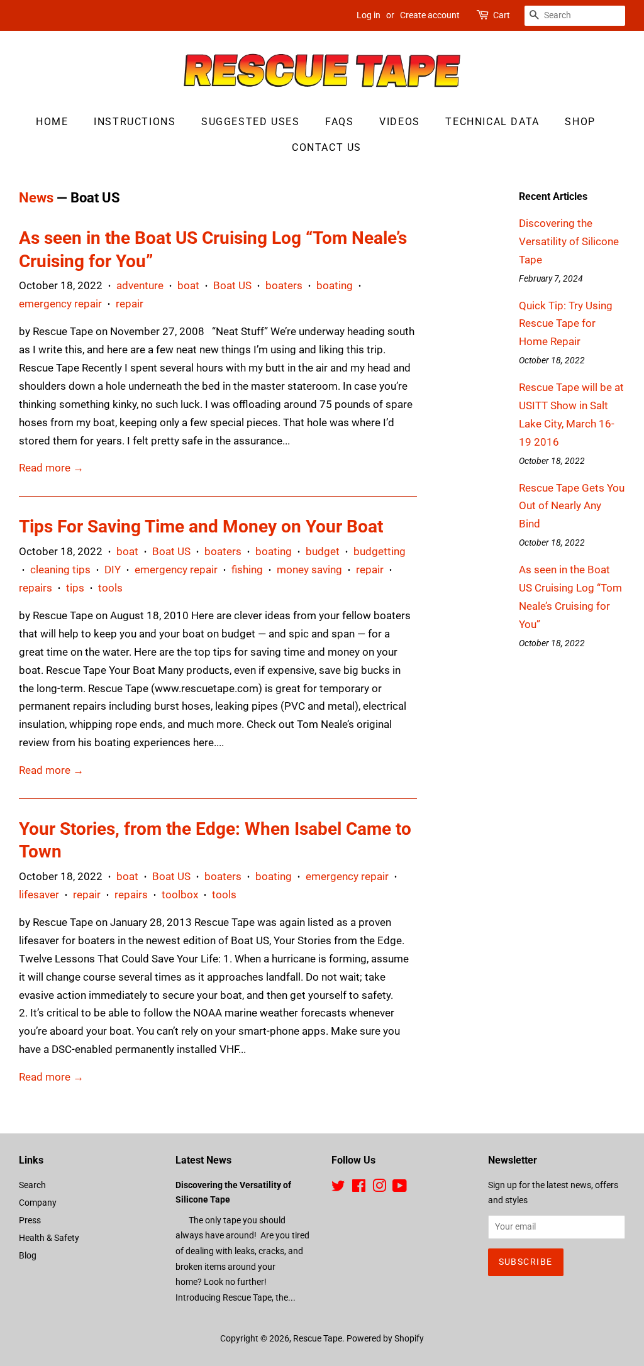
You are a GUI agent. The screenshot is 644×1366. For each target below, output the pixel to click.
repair (129, 303)
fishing (247, 569)
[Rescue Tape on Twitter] (338, 1188)
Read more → (51, 467)
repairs (35, 587)
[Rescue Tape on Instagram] (379, 1188)
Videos (399, 122)
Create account (430, 15)
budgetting (379, 551)
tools (110, 587)
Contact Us (327, 147)
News (36, 198)
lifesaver (39, 894)
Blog (27, 1255)
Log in (368, 15)
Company (38, 1203)
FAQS (339, 122)
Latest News (203, 1160)
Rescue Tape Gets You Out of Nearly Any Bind (572, 506)
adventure (140, 285)
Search (32, 1185)
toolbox (180, 894)
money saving (309, 569)
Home (52, 122)
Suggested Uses (250, 122)
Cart (501, 15)
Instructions (134, 122)
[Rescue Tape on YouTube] (399, 1188)
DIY (112, 569)
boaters (284, 285)
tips (75, 587)
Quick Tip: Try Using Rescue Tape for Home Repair (566, 323)
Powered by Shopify (385, 1338)
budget (323, 551)
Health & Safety (49, 1238)
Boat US (232, 285)
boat (188, 285)
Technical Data (492, 122)
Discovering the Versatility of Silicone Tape (569, 241)
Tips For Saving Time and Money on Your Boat (201, 526)
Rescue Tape (317, 1338)
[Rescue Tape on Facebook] (359, 1188)
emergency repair (60, 303)
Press (30, 1220)
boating (334, 285)
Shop (580, 122)
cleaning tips (60, 569)
